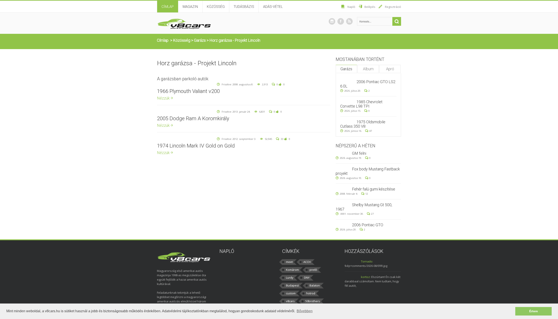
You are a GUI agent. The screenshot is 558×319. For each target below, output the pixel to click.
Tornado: (367, 261)
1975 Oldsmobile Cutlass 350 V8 (362, 124)
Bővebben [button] (305, 311)
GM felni (359, 153)
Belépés (369, 7)
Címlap (168, 7)
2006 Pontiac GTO (367, 225)
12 (366, 193)
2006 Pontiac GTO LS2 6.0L (367, 83)
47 (370, 130)
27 (372, 213)
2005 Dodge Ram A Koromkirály (193, 118)
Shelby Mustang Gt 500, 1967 (364, 206)
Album (368, 69)
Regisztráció (393, 7)
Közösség (216, 7)
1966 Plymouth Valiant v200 (188, 91)
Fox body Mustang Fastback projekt (368, 171)
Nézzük (163, 98)
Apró (390, 69)
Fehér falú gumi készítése (373, 189)
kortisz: (366, 277)
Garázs (200, 40)
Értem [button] (533, 311)
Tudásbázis (244, 7)
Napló (351, 7)
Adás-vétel (273, 7)
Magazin (190, 7)
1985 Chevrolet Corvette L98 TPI (361, 103)
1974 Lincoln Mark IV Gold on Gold (196, 146)
